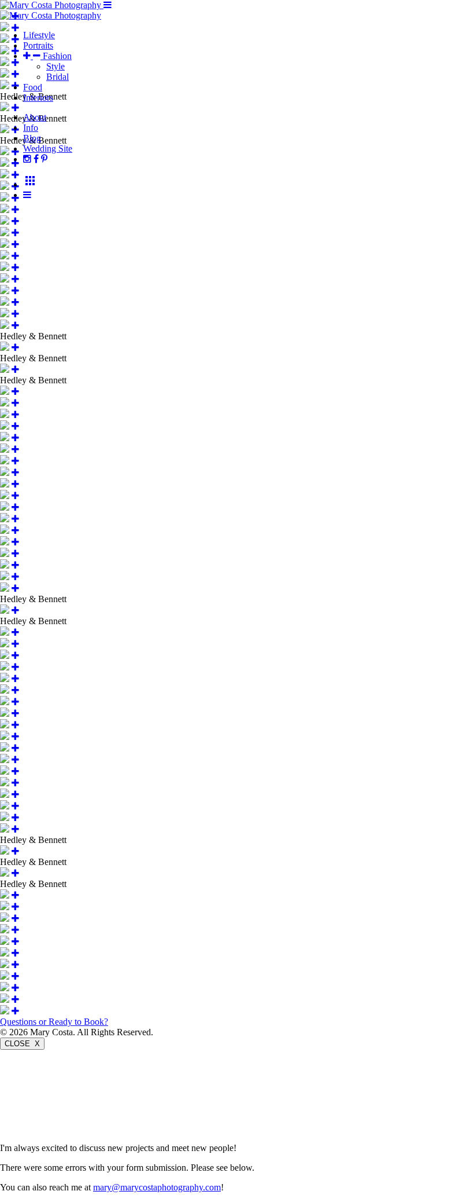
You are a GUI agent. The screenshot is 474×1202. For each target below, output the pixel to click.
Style (55, 66)
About (34, 117)
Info (30, 128)
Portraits (38, 45)
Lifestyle (39, 35)
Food (32, 87)
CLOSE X (22, 1043)
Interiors (38, 97)
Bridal (57, 77)
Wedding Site (47, 148)
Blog (32, 138)
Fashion (56, 56)
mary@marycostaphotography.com (157, 1187)
